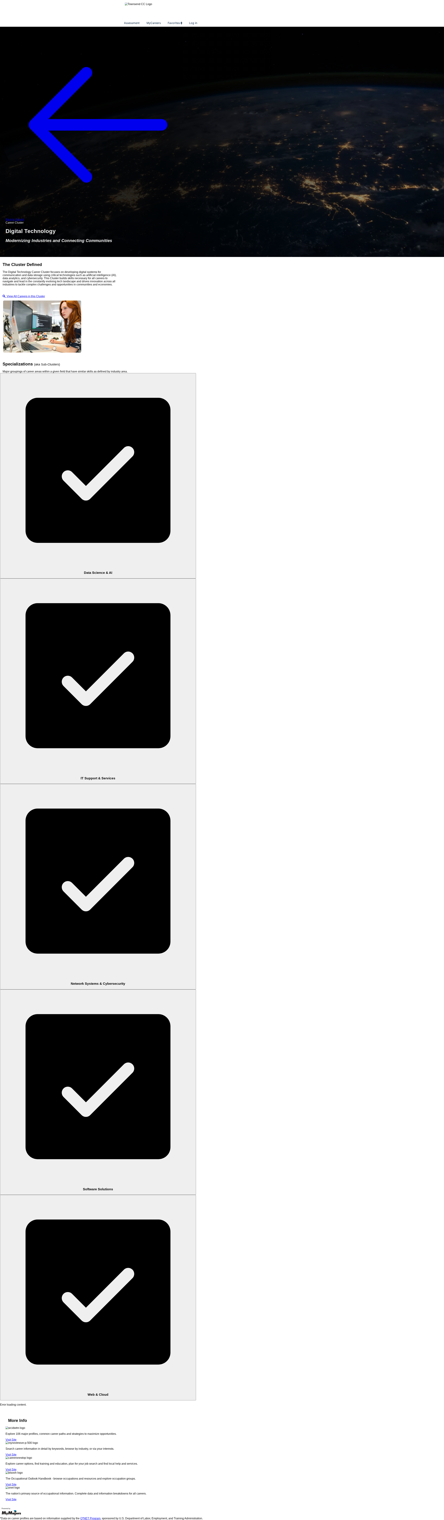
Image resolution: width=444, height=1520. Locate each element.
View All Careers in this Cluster (25, 296)
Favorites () (175, 23)
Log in (193, 23)
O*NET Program (90, 1518)
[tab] (98, 475)
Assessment (132, 23)
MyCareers (154, 23)
